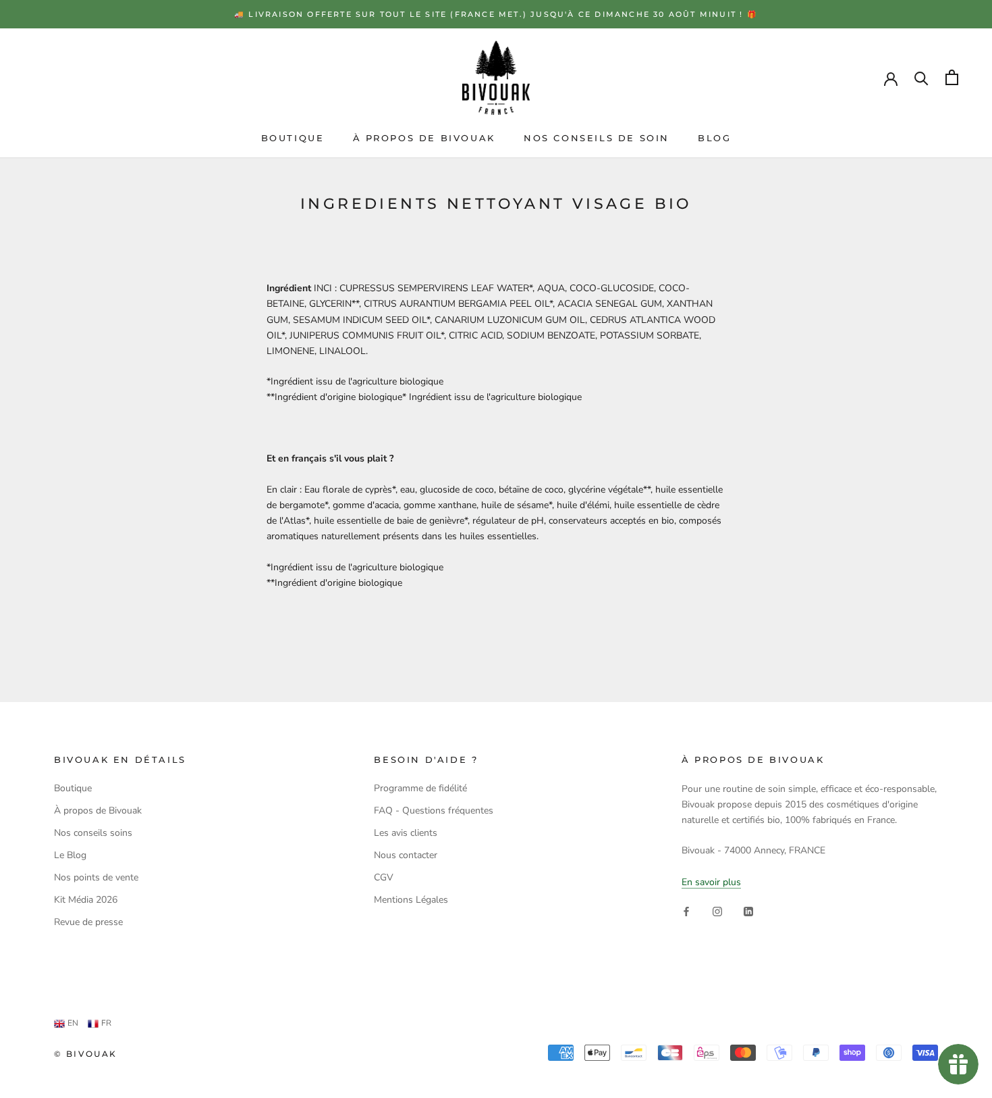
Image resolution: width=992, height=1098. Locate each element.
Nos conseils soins (93, 832)
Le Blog (70, 855)
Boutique (293, 137)
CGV (383, 877)
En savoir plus (711, 882)
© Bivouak (85, 1054)
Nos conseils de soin (596, 137)
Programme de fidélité (420, 788)
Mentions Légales (411, 899)
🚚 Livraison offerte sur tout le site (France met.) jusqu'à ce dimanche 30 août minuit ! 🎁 (496, 14)
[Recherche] (921, 77)
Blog (714, 137)
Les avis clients (405, 832)
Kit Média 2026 (85, 899)
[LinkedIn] (748, 911)
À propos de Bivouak (424, 137)
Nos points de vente (96, 877)
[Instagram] (717, 911)
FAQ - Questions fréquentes (433, 810)
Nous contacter (405, 855)
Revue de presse (88, 922)
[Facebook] (686, 911)
